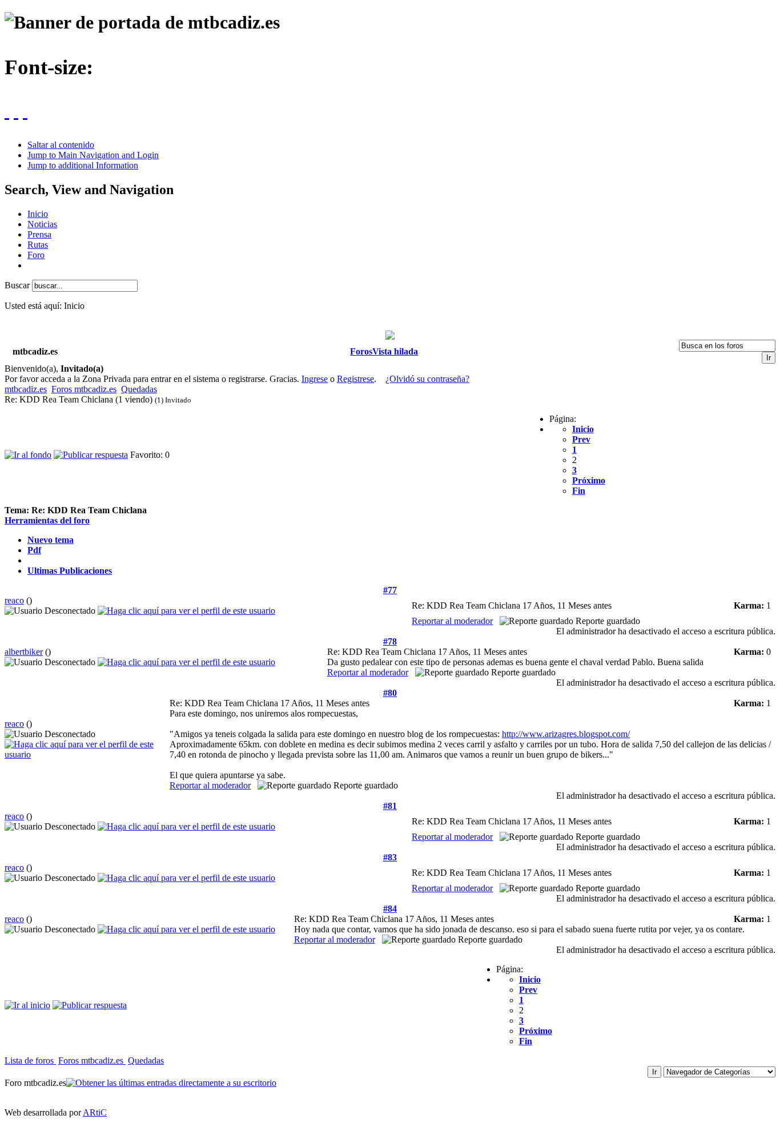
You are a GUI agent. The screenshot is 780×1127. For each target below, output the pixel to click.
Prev (581, 439)
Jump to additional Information (82, 165)
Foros (361, 351)
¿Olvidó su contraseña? (427, 379)
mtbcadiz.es (26, 389)
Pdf (34, 550)
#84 (390, 908)
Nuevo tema (50, 540)
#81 (390, 806)
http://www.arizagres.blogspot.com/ (566, 734)
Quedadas (139, 389)
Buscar (18, 285)
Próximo (588, 480)
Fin (578, 491)
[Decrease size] (16, 110)
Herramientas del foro (47, 520)
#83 (390, 857)
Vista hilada (395, 351)
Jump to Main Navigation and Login (93, 155)
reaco (14, 600)
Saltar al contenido (60, 145)
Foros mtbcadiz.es (83, 389)
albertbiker (24, 652)
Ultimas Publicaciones (69, 570)
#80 (390, 693)
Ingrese (314, 379)
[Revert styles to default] (25, 110)
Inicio (583, 429)
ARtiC (95, 1112)
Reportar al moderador (452, 621)
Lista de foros (30, 1060)
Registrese (355, 379)
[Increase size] (7, 110)
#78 (390, 641)
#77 (390, 590)
